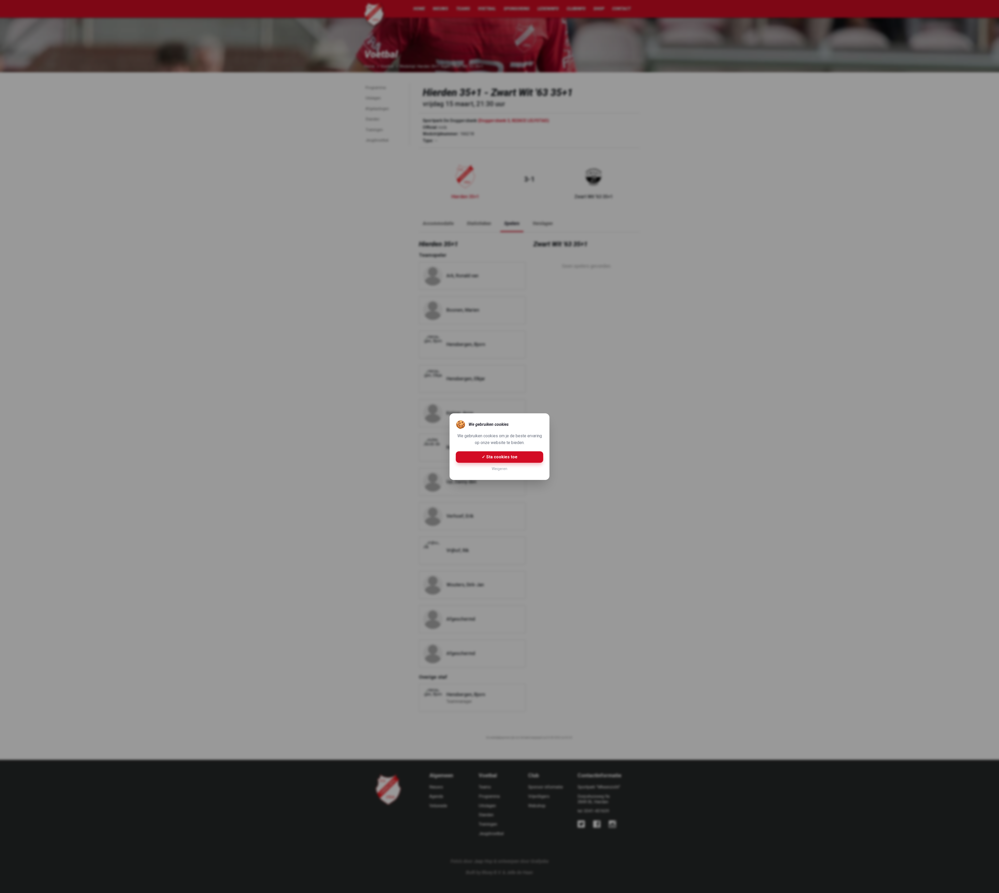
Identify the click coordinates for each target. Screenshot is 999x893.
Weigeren (499, 469)
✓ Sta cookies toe (499, 456)
